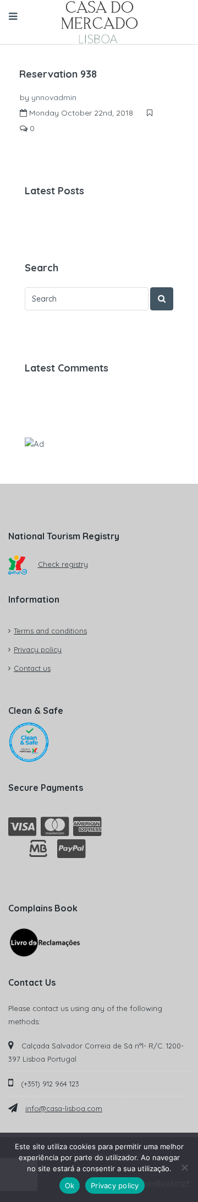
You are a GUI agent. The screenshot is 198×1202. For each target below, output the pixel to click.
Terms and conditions (50, 630)
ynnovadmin (53, 97)
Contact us (32, 668)
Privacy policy (38, 649)
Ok (70, 1185)
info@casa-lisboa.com (63, 1108)
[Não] (184, 1167)
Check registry (63, 564)
